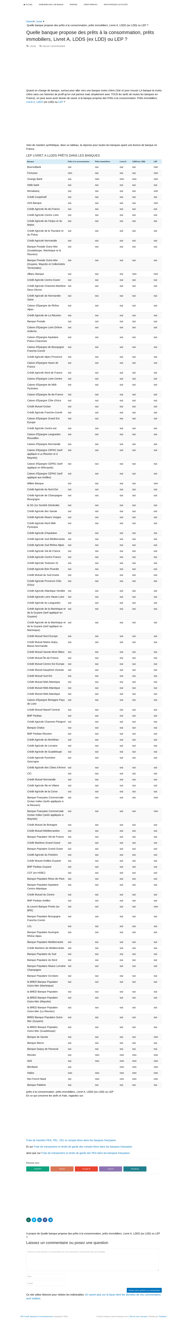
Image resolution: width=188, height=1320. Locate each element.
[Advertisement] (47, 68)
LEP (60, 102)
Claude (62, 1169)
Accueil (28, 4)
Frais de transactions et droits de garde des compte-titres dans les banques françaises (83, 1146)
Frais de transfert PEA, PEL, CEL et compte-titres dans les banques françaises (71, 1140)
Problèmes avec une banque (51, 4)
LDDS (39, 102)
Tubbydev (163, 1316)
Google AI (86, 1169)
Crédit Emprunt (90, 4)
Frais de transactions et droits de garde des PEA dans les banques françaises (85, 1153)
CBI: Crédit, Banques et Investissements (36, 1316)
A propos (143, 1316)
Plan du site (134, 1316)
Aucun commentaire (53, 46)
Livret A (30, 102)
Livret (33, 46)
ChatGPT (38, 1169)
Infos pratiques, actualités (116, 4)
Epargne (73, 4)
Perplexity (135, 1169)
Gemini (111, 1169)
